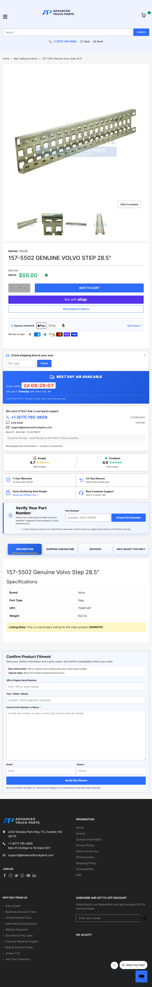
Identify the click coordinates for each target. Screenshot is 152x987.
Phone (81, 764)
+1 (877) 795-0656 (65, 41)
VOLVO (23, 251)
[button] (12, 288)
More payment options (76, 308)
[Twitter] (10, 875)
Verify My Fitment (76, 780)
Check (44, 363)
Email (100, 41)
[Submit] (144, 918)
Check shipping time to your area (32, 355)
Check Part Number (128, 517)
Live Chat (78, 422)
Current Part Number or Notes (23, 707)
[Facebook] (4, 875)
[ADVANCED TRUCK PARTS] (74, 16)
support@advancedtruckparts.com (31, 427)
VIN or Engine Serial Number (21, 680)
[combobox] (76, 32)
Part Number (72, 510)
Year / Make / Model (17, 693)
